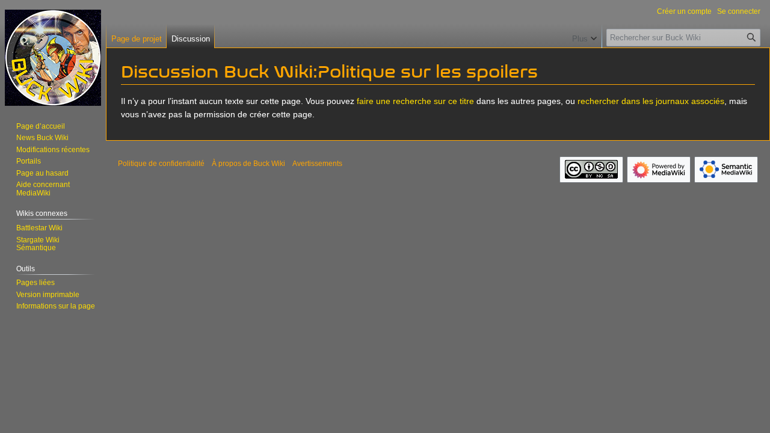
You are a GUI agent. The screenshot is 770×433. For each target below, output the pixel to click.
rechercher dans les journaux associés (651, 101)
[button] (584, 36)
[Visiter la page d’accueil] (53, 58)
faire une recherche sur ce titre (415, 101)
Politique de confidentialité (161, 163)
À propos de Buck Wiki (248, 163)
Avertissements (317, 163)
